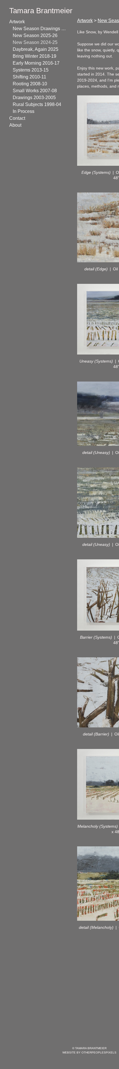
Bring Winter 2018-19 (37, 56)
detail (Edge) (96, 269)
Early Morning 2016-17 (38, 63)
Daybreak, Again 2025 (36, 49)
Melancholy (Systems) (97, 826)
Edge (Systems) (96, 172)
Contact (17, 118)
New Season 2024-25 (36, 42)
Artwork (18, 21)
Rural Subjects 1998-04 (39, 104)
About (16, 125)
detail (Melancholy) (96, 927)
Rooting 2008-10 (32, 83)
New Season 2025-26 (36, 35)
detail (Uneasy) (96, 452)
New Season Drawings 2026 (40, 28)
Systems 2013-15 (32, 70)
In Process (24, 111)
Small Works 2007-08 (37, 90)
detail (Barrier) (96, 734)
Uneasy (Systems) (96, 361)
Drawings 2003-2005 (36, 97)
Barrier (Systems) (96, 637)
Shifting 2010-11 (32, 77)
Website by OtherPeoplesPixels (89, 1052)
